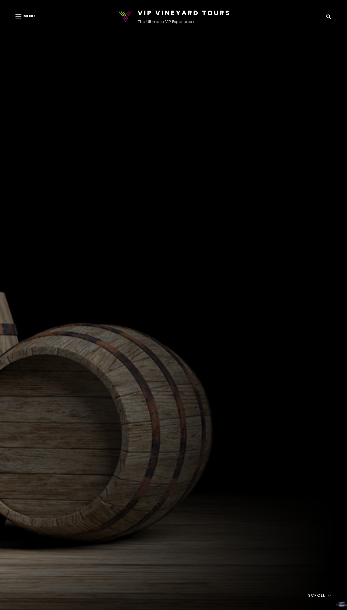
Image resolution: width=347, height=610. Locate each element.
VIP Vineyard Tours (184, 12)
